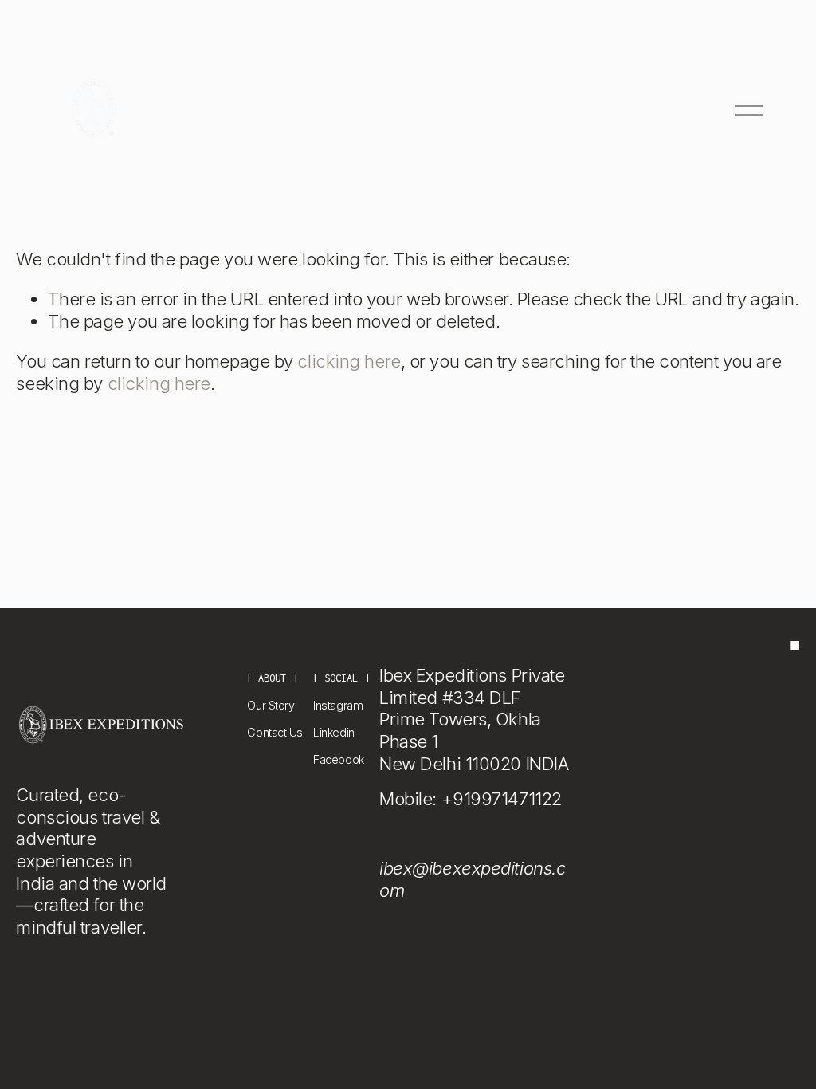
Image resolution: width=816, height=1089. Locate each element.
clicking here (348, 361)
